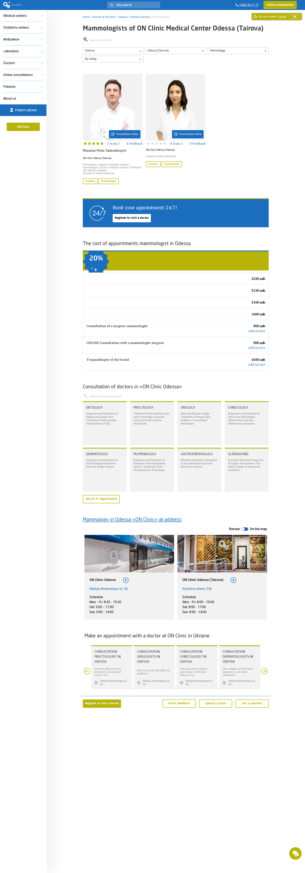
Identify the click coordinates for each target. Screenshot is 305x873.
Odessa (122, 17)
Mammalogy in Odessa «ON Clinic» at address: (132, 519)
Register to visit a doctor (132, 217)
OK (294, 16)
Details (282, 16)
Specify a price (216, 703)
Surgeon (90, 181)
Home (86, 17)
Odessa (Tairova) (140, 17)
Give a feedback (179, 703)
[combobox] (238, 51)
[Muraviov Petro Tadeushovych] (113, 129)
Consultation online (127, 134)
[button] (133, 5)
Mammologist (108, 181)
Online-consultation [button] (280, 5)
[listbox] (113, 51)
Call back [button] (23, 126)
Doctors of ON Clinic (104, 17)
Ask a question (252, 703)
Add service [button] (256, 331)
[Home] (12, 5)
